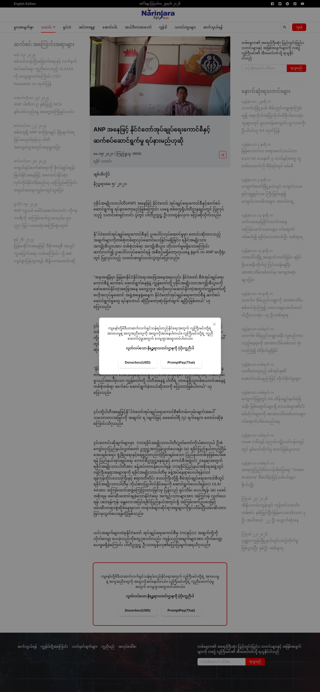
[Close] (214, 324)
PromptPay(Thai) (181, 362)
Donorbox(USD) (138, 362)
